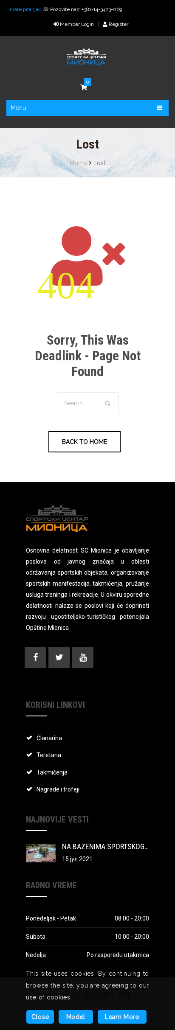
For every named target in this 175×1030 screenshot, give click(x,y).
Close (40, 1016)
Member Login (76, 24)
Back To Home (84, 441)
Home (78, 163)
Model (76, 1016)
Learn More (122, 1016)
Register (117, 24)
